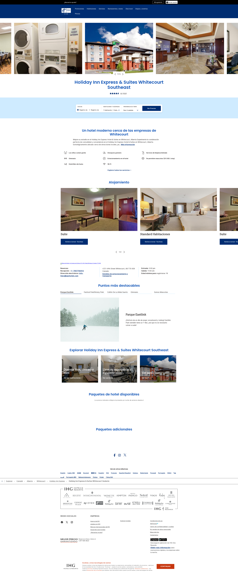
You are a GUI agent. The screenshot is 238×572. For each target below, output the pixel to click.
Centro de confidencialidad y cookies (162, 526)
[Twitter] (67, 522)
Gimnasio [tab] (134, 292)
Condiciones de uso (156, 521)
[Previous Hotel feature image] (115, 74)
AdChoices (153, 523)
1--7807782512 (77, 271)
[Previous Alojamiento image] (116, 252)
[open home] (2, 481)
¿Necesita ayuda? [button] (70, 2)
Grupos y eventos (141, 9)
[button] (172, 2)
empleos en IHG (95, 524)
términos (89, 568)
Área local (129, 9)
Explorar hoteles (125, 521)
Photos (77, 14)
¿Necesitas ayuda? (96, 532)
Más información (128, 145)
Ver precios (151, 108)
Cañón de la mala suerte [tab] (117, 292)
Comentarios (154, 535)
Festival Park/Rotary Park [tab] (94, 292)
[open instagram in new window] (118, 455)
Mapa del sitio (154, 532)
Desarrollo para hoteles (97, 529)
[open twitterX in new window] (124, 455)
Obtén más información (160, 548)
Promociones (79, 9)
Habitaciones (91, 9)
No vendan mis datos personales (160, 529)
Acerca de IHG (95, 521)
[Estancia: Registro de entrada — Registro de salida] (88, 110)
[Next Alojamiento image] (123, 252)
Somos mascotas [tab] (161, 292)
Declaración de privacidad (94, 570)
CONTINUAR (165, 566)
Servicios (102, 9)
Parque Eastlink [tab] (66, 292)
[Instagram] (72, 522)
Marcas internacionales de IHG (100, 527)
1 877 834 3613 (84, 541)
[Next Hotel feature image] (122, 74)
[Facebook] (62, 522)
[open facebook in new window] (113, 455)
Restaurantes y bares (115, 9)
